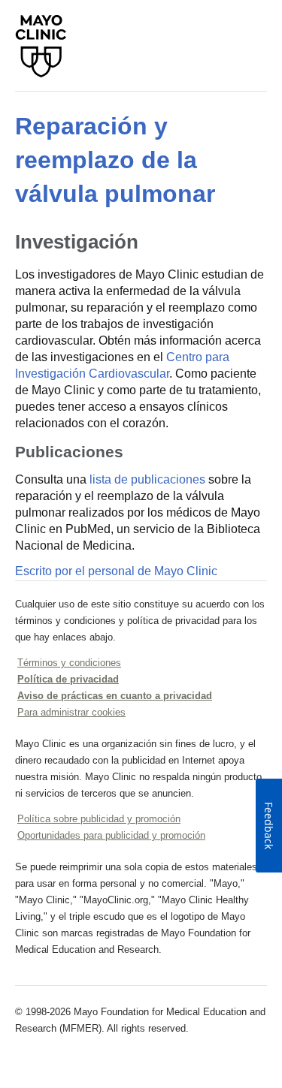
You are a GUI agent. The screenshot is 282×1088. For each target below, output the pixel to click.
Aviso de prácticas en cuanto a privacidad (114, 695)
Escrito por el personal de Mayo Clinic (116, 571)
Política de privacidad (68, 679)
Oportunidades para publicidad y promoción (111, 835)
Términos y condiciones (69, 662)
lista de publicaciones (147, 479)
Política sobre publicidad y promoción (98, 818)
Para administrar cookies (71, 712)
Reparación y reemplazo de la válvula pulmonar (115, 160)
